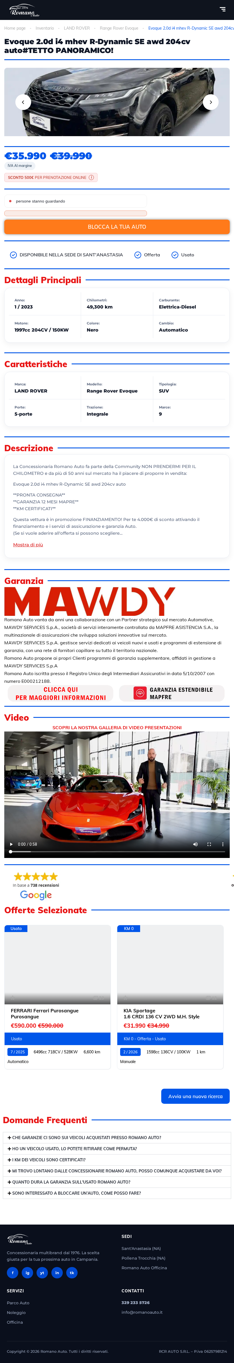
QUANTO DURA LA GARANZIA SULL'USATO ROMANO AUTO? (71, 1182)
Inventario (45, 28)
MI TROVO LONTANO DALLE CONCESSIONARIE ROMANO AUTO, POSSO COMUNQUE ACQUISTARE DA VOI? (116, 1171)
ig (27, 1272)
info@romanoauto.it (142, 1312)
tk (72, 1272)
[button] (117, 1137)
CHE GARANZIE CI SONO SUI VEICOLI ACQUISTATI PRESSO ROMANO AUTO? (86, 1137)
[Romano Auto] (25, 10)
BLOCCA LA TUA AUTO (117, 227)
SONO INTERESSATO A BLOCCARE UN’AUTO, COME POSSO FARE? (76, 1193)
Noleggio (16, 1312)
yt (42, 1272)
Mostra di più (28, 544)
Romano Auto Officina (144, 1267)
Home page (15, 28)
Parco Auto (18, 1302)
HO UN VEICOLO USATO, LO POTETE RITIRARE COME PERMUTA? (74, 1148)
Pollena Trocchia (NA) (144, 1258)
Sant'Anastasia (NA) (141, 1248)
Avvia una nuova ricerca (195, 1096)
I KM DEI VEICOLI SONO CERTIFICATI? (48, 1159)
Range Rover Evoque (119, 28)
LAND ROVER (77, 28)
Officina (15, 1322)
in (57, 1272)
